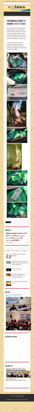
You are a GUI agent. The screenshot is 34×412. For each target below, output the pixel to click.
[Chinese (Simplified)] (13, 233)
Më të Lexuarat (15, 250)
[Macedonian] (13, 236)
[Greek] (6, 236)
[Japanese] (10, 236)
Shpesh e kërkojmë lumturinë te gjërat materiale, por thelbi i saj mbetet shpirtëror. (20, 263)
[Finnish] (22, 233)
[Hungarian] (8, 236)
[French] (24, 233)
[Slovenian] (13, 240)
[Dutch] (19, 233)
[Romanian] (17, 238)
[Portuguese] (12, 238)
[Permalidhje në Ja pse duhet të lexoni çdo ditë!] (8, 283)
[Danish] (17, 233)
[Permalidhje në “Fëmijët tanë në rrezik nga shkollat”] (8, 256)
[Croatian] (15, 233)
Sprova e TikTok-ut (17, 269)
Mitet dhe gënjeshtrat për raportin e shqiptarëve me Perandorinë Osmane (18, 275)
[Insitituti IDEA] (17, 8)
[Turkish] (18, 240)
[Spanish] (15, 240)
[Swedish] (16, 240)
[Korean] (12, 236)
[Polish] (8, 238)
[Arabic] (8, 233)
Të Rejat (8, 250)
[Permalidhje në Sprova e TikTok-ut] (8, 269)
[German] (26, 233)
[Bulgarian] (12, 233)
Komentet (23, 250)
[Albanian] (6, 233)
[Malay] (15, 236)
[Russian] (21, 238)
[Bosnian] (10, 233)
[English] (20, 233)
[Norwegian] (20, 236)
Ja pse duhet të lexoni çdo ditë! (19, 281)
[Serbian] (9, 240)
